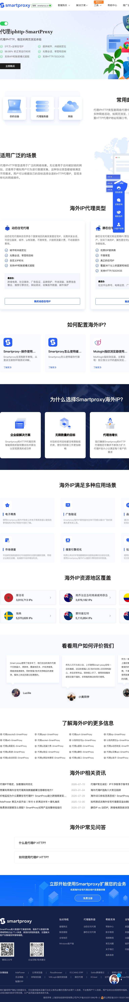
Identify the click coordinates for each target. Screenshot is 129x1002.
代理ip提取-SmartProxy (83, 746)
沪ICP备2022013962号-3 (88, 997)
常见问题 (110, 943)
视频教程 (110, 937)
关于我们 (110, 949)
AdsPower (20, 972)
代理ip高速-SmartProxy (14, 751)
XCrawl (94, 977)
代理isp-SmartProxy (116, 734)
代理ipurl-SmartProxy (82, 734)
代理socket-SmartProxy (49, 740)
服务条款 (110, 955)
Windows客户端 (66, 943)
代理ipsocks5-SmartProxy (15, 734)
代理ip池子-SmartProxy (117, 757)
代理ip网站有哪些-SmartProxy (51, 757)
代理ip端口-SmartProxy (83, 757)
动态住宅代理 (90, 926)
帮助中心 (112, 5)
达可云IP (109, 977)
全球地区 (63, 937)
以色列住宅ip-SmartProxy (84, 740)
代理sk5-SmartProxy (12, 740)
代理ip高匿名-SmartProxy (15, 746)
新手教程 (110, 932)
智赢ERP (19, 981)
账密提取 (63, 932)
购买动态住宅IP (42, 301)
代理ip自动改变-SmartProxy (16, 757)
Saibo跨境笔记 (97, 972)
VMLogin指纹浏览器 (58, 977)
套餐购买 (63, 5)
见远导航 (19, 977)
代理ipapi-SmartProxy (48, 734)
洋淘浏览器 (36, 977)
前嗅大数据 (117, 972)
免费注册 (88, 898)
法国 (127, 937)
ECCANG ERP (76, 972)
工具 (96, 5)
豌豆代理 (79, 977)
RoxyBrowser (56, 972)
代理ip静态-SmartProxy (83, 751)
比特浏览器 (37, 972)
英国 (127, 932)
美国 (127, 926)
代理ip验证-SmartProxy (48, 751)
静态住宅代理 (90, 932)
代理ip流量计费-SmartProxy (50, 746)
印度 (127, 949)
